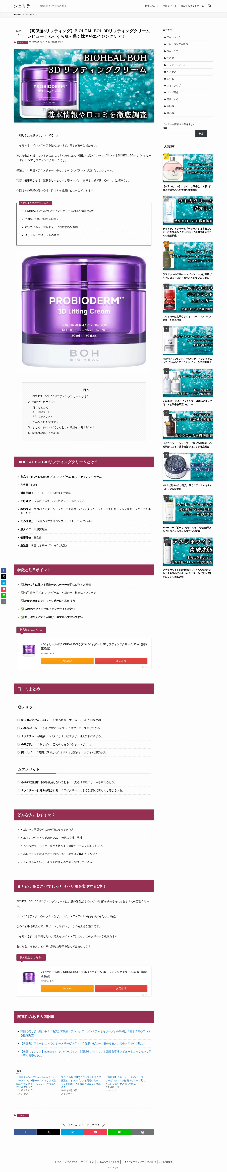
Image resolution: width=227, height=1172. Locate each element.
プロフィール (71, 1161)
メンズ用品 (172, 92)
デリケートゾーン (176, 65)
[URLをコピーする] (142, 1132)
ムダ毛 (170, 78)
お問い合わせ (165, 1161)
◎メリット (44, 412)
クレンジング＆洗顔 (177, 44)
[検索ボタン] (209, 6)
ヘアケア (171, 71)
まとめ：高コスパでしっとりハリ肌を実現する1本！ (63, 427)
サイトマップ (87, 1161)
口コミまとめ (40, 407)
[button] (25, 1132)
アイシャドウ (174, 37)
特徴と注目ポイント (44, 401)
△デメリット (45, 416)
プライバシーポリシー (133, 1161)
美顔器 (170, 106)
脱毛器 (170, 113)
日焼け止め (172, 99)
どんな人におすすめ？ (45, 421)
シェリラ (22, 6)
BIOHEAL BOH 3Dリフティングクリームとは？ (60, 396)
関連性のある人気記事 (45, 433)
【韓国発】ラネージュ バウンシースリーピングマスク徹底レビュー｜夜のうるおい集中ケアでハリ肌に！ (83, 1043)
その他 (170, 58)
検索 (165, 128)
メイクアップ (174, 85)
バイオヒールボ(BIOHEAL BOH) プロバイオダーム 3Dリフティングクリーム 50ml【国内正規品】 (94, 646)
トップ (58, 1161)
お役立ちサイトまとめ (108, 1161)
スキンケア (22, 42)
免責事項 (151, 1161)
